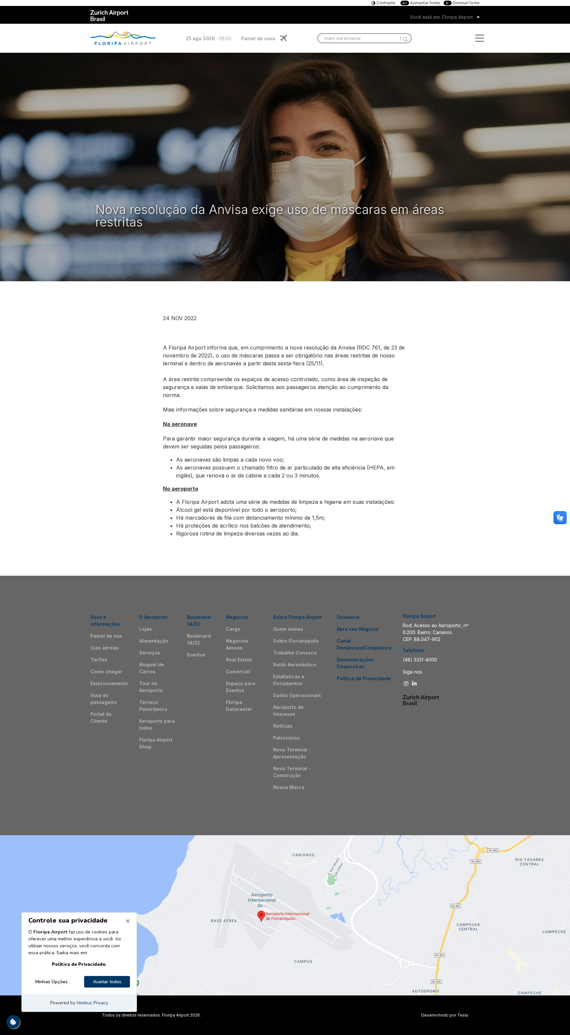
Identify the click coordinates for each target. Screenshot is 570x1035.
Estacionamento (109, 683)
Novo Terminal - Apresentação (292, 753)
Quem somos (288, 629)
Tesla (462, 1015)
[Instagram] (407, 683)
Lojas (145, 629)
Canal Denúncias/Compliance (364, 644)
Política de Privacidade (364, 678)
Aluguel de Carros (151, 668)
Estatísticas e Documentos (288, 680)
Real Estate (239, 659)
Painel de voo (106, 636)
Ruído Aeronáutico (294, 664)
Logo (122, 38)
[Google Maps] (285, 915)
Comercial (238, 671)
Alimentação (153, 641)
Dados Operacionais (297, 695)
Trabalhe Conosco (295, 652)
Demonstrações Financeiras (355, 663)
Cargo (233, 629)
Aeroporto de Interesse (288, 710)
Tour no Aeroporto (151, 687)
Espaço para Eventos (240, 687)
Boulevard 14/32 (199, 639)
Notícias (283, 726)
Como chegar (106, 671)
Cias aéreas (104, 648)
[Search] (404, 38)
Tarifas (98, 659)
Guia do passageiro (103, 698)
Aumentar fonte (421, 2)
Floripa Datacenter (239, 705)
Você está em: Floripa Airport (441, 17)
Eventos (196, 654)
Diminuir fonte (463, 2)
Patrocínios (286, 738)
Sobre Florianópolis (296, 641)
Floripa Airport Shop (156, 743)
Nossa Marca (288, 787)
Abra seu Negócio (358, 629)
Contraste (385, 2)
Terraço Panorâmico (153, 705)
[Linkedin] (415, 683)
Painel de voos (258, 38)
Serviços (149, 652)
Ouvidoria (348, 617)
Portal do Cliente (100, 717)
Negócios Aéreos (237, 644)
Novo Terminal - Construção (292, 772)
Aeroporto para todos (157, 724)
